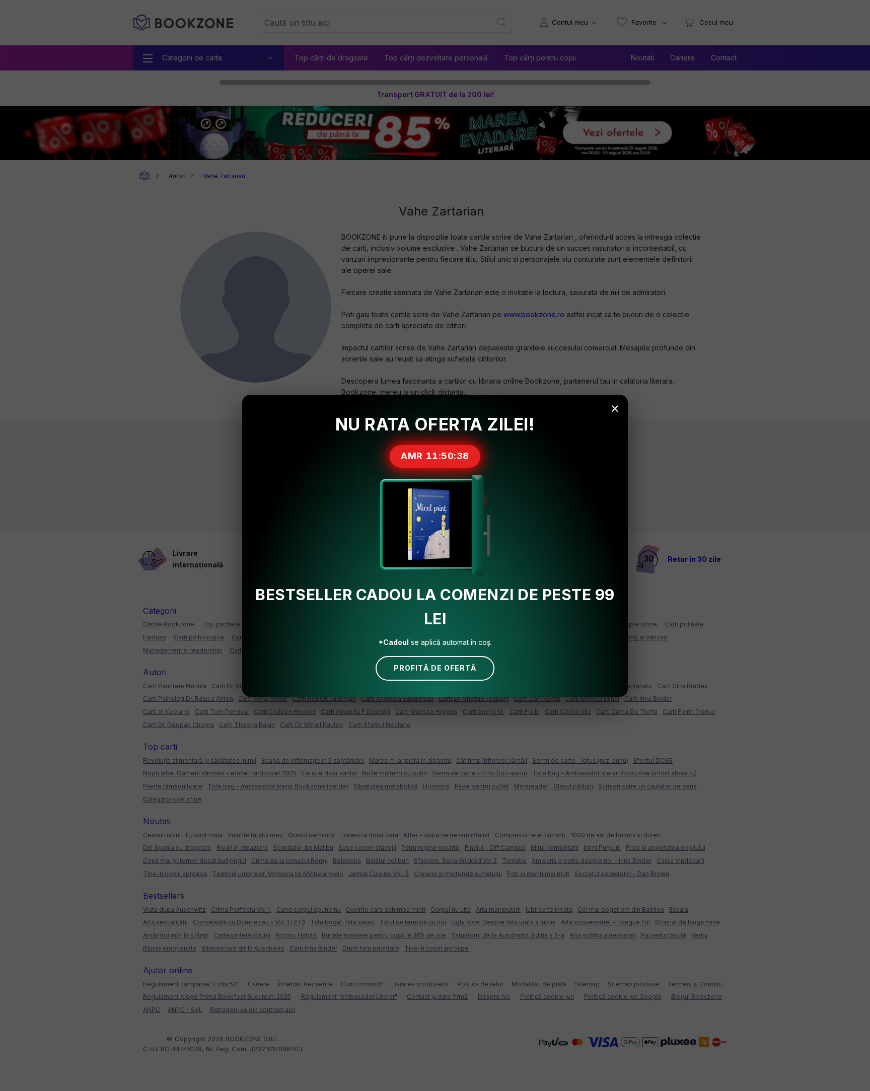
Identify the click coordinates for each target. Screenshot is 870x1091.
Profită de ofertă (435, 668)
